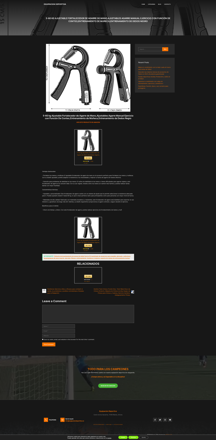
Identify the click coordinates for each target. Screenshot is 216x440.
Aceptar (123, 437)
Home (143, 4)
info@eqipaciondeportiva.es (74, 421)
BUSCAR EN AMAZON (108, 386)
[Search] (165, 49)
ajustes (109, 438)
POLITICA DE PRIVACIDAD (98, 424)
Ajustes (144, 437)
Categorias (151, 4)
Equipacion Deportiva (55, 4)
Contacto (167, 4)
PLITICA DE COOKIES (118, 424)
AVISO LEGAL (109, 424)
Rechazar (133, 437)
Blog (159, 4)
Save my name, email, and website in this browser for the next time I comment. (69, 339)
